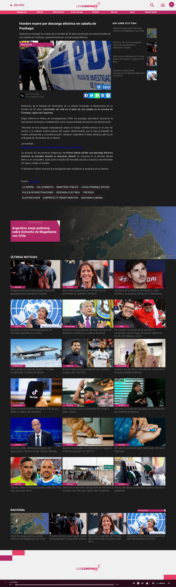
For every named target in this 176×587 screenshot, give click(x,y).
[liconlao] (139, 406)
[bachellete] (36, 327)
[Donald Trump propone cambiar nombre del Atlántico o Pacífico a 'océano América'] (88, 327)
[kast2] (88, 288)
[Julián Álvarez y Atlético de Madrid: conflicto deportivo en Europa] (139, 288)
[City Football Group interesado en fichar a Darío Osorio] (88, 406)
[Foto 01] (139, 327)
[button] (28, 187)
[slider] (16, 584)
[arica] (88, 485)
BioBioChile (34, 181)
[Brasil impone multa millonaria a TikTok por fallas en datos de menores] (36, 406)
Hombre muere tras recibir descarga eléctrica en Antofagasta (51, 147)
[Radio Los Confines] (152, 8)
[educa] (36, 288)
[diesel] (139, 485)
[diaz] (36, 485)
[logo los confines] (88, 8)
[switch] (148, 583)
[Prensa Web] (22, 97)
